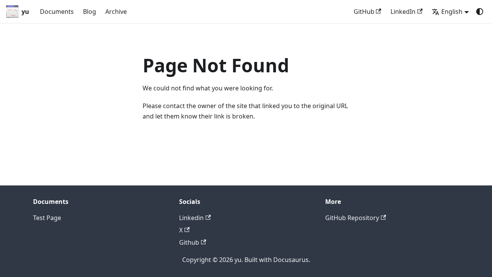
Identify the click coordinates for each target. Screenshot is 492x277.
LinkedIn (403, 11)
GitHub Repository (352, 218)
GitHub (364, 11)
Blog (89, 11)
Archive (116, 11)
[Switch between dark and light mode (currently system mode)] (480, 11)
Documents (57, 11)
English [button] (451, 11)
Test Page (47, 218)
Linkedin (191, 218)
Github (189, 242)
